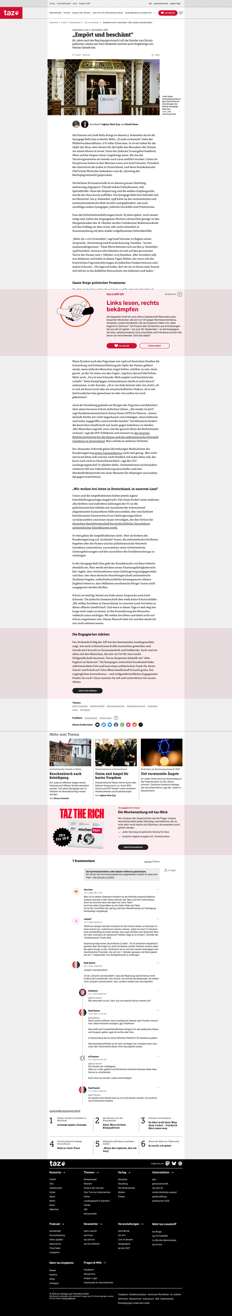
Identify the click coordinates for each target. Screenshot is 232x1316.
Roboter (88, 1183)
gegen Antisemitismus (108, 453)
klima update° (56, 1239)
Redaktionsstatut (138, 1294)
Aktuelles (122, 1179)
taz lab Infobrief (91, 1243)
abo (154, 1179)
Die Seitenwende (126, 1188)
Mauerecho (55, 1243)
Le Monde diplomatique (164, 1240)
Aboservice (89, 1274)
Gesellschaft (56, 1188)
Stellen (121, 1192)
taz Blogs (157, 1231)
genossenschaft (160, 1183)
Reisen (53, 1270)
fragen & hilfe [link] (84, 3)
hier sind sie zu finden (103, 877)
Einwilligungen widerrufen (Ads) (133, 1303)
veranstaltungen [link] (64, 3)
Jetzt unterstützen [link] (87, 690)
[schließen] (179, 294)
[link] (56, 13)
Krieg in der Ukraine (94, 1188)
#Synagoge (85, 710)
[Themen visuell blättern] (154, 13)
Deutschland (75, 22)
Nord (52, 1205)
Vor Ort (121, 1235)
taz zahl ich (157, 1188)
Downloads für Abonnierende (98, 1282)
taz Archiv (157, 1244)
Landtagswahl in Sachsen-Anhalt (97, 1203)
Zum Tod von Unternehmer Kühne (97, 1194)
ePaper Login (90, 1278)
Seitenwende (166, 1298)
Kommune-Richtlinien (159, 1294)
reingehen (55, 1252)
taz (58, 1163)
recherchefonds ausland (164, 1192)
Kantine (53, 1274)
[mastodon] (168, 1165)
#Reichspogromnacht (136, 706)
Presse (121, 1196)
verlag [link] (52, 3)
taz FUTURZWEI (160, 1236)
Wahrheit (54, 1209)
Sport (52, 1196)
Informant (123, 1298)
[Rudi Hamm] (76, 965)
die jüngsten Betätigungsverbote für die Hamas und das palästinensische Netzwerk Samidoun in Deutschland (115, 436)
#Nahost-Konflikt (97, 706)
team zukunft (90, 1231)
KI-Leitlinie (175, 1294)
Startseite (54, 22)
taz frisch (88, 1235)
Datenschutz (135, 1298)
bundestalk (55, 1231)
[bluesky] (174, 1165)
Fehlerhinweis (106, 718)
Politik (63, 22)
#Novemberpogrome (116, 706)
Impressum (148, 1298)
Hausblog (123, 1183)
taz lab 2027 (124, 1248)
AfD (85, 1209)
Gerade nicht (170, 294)
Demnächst (123, 1231)
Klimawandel (90, 1179)
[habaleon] (82, 992)
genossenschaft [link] (161, 3)
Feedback (89, 1269)
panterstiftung (159, 1196)
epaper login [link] (175, 3)
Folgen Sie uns (157, 1163)
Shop (52, 1279)
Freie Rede (55, 1248)
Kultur (53, 1192)
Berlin (52, 1200)
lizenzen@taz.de (69, 1298)
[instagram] (180, 1165)
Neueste (148, 861)
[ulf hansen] (82, 1058)
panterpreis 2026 (160, 1200)
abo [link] (150, 3)
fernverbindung (57, 1235)
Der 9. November (92, 22)
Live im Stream (125, 1239)
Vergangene (124, 1243)
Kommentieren (91, 718)
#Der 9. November (80, 706)
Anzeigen (54, 1283)
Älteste (157, 861)
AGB (157, 1298)
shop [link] (75, 3)
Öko (52, 1183)
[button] (181, 13)
